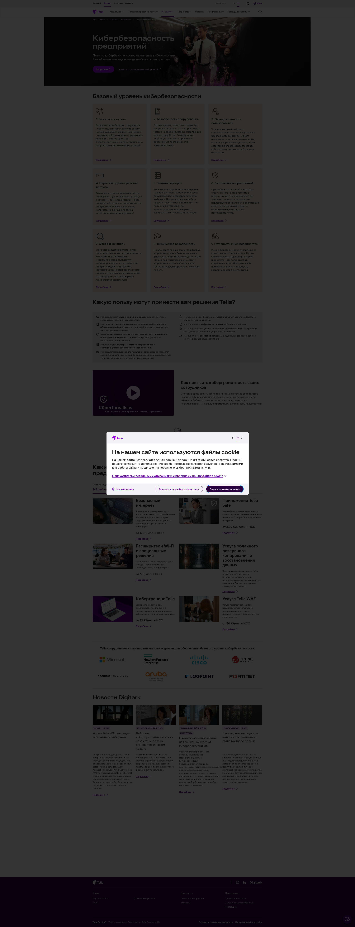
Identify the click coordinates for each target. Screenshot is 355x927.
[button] (169, 476)
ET (233, 438)
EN (242, 438)
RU (237, 438)
